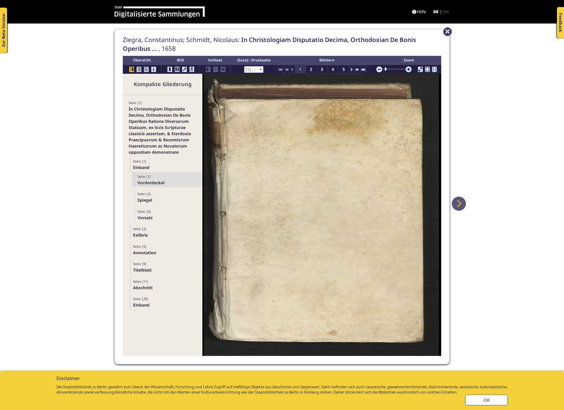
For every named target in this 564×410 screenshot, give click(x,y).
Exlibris (140, 235)
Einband (141, 167)
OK (487, 400)
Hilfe (421, 11)
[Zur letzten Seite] (363, 69)
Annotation (144, 252)
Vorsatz (145, 217)
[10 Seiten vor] (357, 69)
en (446, 11)
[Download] (191, 69)
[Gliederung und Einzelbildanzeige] (131, 69)
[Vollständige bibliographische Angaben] (153, 69)
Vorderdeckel (150, 182)
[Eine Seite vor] (459, 204)
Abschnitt (143, 287)
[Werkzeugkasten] (184, 69)
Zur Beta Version (3, 30)
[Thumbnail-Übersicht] (146, 69)
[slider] (387, 69)
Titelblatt (142, 270)
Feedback (560, 22)
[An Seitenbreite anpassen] (427, 69)
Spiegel (144, 200)
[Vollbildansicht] (420, 69)
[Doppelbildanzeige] (177, 69)
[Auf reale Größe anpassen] (434, 69)
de (436, 11)
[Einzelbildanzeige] (169, 69)
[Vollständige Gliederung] (139, 69)
